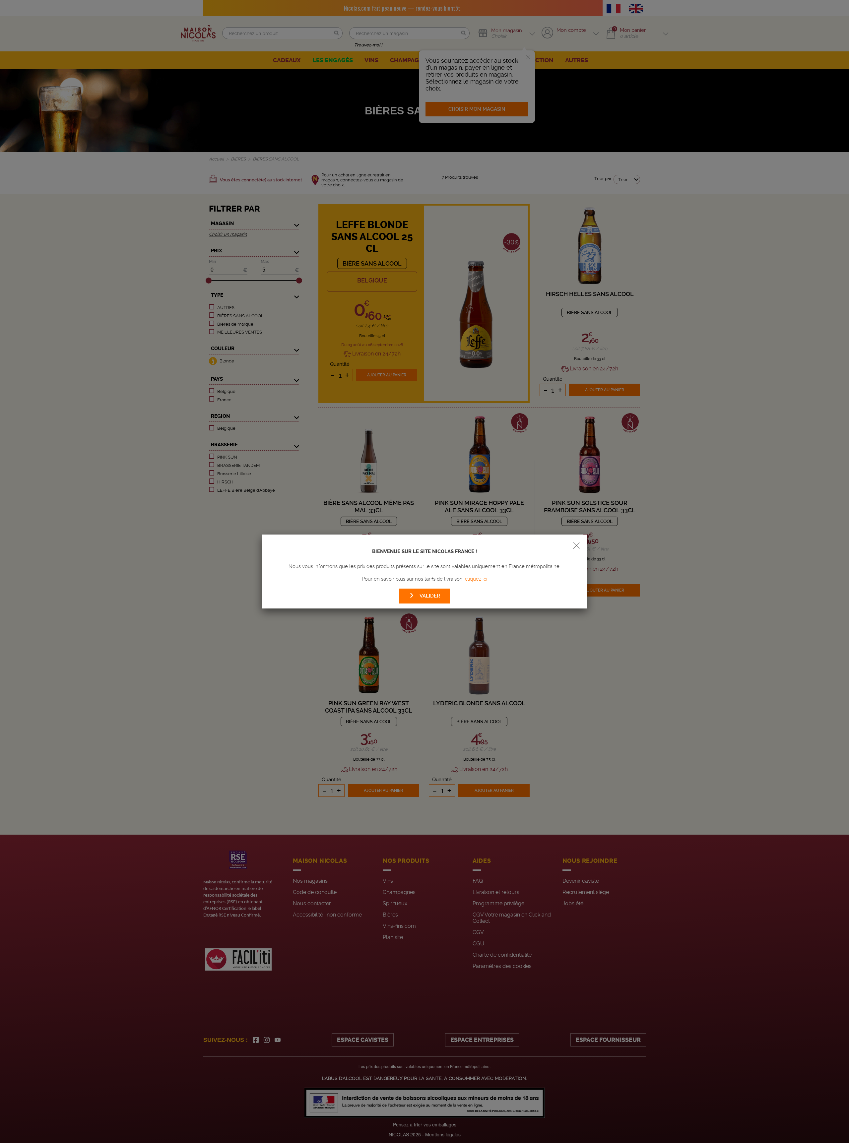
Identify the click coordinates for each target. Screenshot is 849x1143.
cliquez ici (476, 579)
